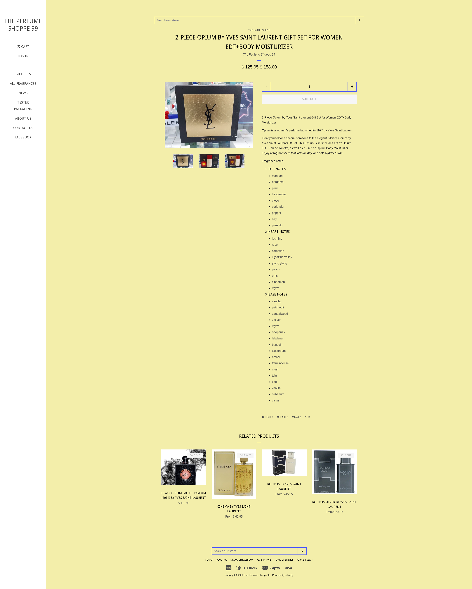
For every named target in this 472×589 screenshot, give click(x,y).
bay (274, 219)
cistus (276, 400)
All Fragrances (23, 83)
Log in (23, 56)
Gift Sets (23, 74)
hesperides (279, 194)
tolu (274, 375)
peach (276, 269)
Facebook (23, 137)
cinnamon (278, 282)
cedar (275, 381)
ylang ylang (279, 263)
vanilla (276, 301)
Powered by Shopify (283, 575)
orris (275, 275)
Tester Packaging (23, 105)
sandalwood (280, 313)
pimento (277, 225)
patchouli (278, 307)
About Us (23, 118)
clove (275, 200)
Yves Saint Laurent (259, 30)
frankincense (280, 363)
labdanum (278, 338)
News (23, 93)
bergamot (278, 181)
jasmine (277, 238)
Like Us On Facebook (241, 560)
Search (209, 560)
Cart (24, 47)
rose (275, 244)
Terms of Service (283, 560)
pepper (276, 212)
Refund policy (305, 560)
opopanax (278, 332)
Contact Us (23, 128)
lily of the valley (282, 257)
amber (276, 357)
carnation (278, 251)
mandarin (278, 175)
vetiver (276, 319)
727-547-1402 (263, 560)
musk (275, 369)
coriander (278, 206)
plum (275, 188)
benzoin (277, 344)
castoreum (279, 350)
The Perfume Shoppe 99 (23, 25)
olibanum (278, 394)
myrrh (275, 288)
